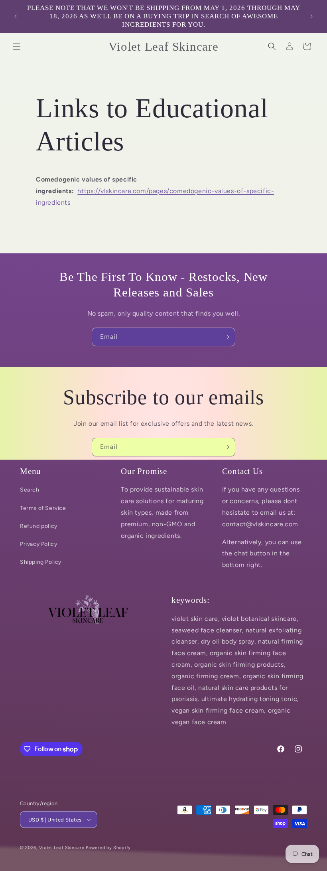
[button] (17, 46)
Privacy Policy (38, 544)
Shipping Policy (40, 562)
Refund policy (38, 526)
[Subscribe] (226, 337)
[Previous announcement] (15, 16)
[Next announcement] (311, 16)
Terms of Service (43, 508)
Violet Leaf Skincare (62, 847)
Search (29, 489)
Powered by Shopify (108, 847)
